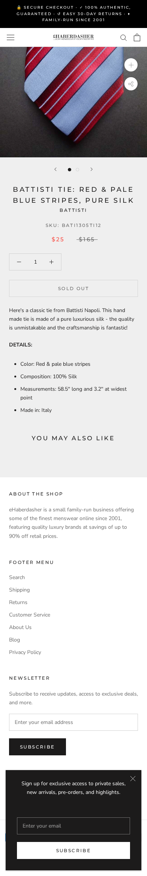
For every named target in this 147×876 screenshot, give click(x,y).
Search (17, 577)
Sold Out (73, 288)
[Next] (91, 169)
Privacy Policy (25, 652)
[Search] (123, 37)
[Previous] (55, 169)
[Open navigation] (10, 37)
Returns (18, 602)
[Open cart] (137, 37)
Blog (14, 639)
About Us (20, 627)
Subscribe (73, 850)
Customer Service (29, 614)
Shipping (19, 589)
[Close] (133, 778)
